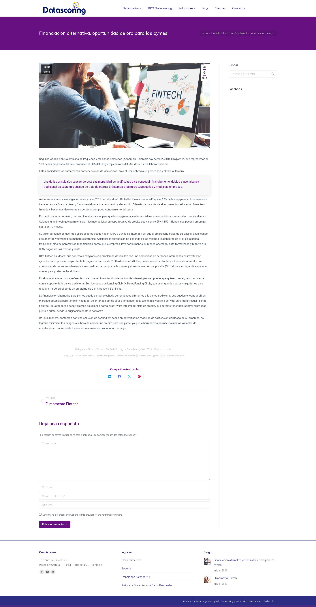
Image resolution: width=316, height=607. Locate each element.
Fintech (46, 67)
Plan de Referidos (131, 560)
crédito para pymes (105, 356)
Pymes (46, 72)
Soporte (126, 568)
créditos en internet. (126, 356)
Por (121, 349)
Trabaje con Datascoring (135, 576)
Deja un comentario (164, 349)
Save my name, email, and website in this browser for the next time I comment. (82, 514)
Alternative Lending (85, 356)
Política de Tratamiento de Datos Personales (146, 585)
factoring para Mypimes (149, 356)
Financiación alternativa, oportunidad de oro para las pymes (244, 562)
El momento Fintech (225, 578)
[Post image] (207, 561)
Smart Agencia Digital (207, 601)
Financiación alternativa (173, 356)
